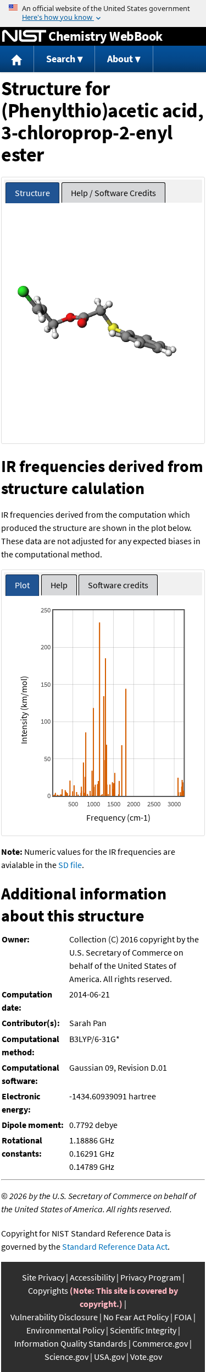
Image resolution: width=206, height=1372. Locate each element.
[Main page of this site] (17, 59)
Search (60, 58)
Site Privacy (43, 1277)
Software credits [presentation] (118, 584)
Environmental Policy (65, 1330)
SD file (70, 864)
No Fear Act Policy (136, 1316)
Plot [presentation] (22, 584)
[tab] (32, 193)
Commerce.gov (160, 1343)
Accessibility (92, 1277)
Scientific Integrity (143, 1330)
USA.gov (109, 1356)
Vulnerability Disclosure (54, 1316)
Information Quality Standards (70, 1343)
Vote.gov (146, 1356)
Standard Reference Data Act (115, 1246)
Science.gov (66, 1356)
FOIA (183, 1316)
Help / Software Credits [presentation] (113, 192)
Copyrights (48, 1290)
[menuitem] (17, 59)
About (120, 58)
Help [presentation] (59, 584)
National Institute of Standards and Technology (24, 36)
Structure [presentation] (32, 192)
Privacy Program (150, 1277)
